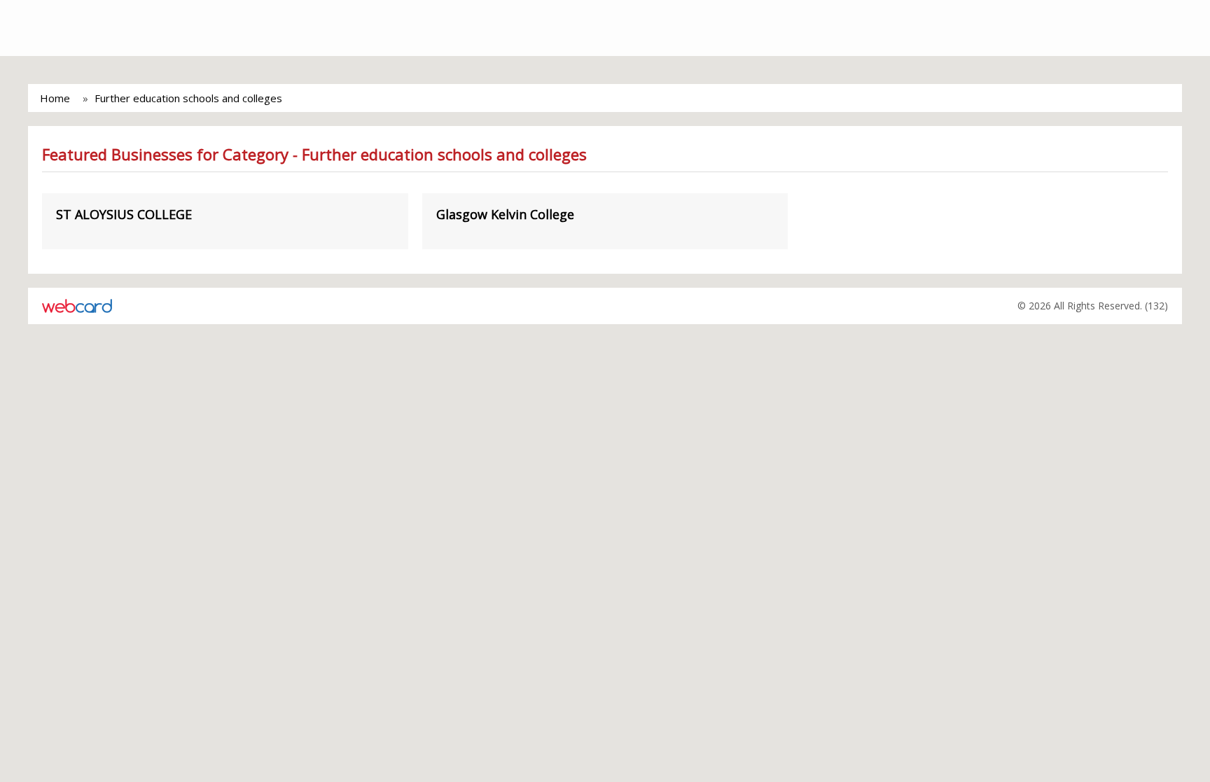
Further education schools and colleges (188, 98)
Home (55, 98)
